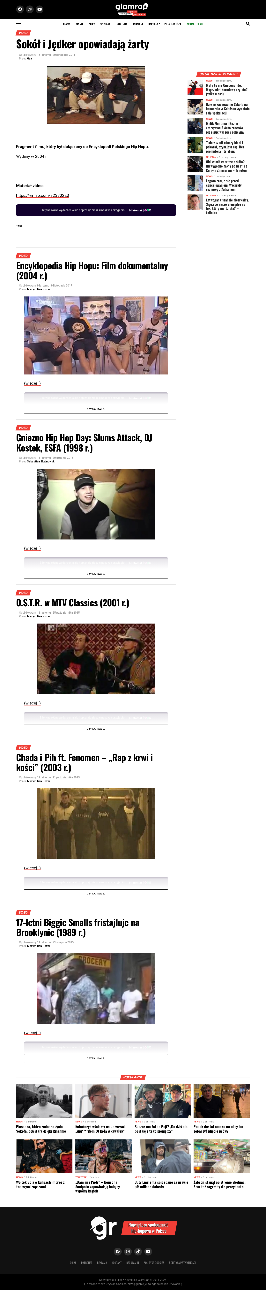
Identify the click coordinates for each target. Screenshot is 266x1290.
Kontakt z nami (195, 23)
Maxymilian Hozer (38, 289)
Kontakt (117, 1263)
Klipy (92, 23)
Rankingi (137, 23)
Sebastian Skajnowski (41, 461)
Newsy (66, 23)
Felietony (121, 23)
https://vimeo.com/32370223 (42, 195)
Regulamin (132, 1263)
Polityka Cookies (154, 1263)
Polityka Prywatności (182, 1263)
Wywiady (105, 23)
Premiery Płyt (172, 23)
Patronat (86, 1263)
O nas (73, 1263)
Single (79, 23)
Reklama (102, 1263)
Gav (29, 58)
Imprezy (153, 23)
